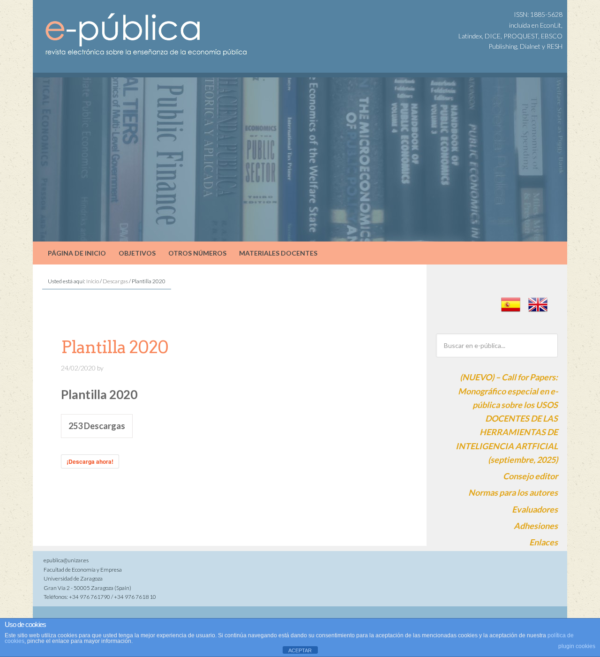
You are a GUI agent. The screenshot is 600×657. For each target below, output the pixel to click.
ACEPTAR (300, 650)
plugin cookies (576, 646)
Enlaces (543, 542)
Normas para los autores (513, 492)
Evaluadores (535, 509)
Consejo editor (530, 476)
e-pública (113, 23)
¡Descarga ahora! (90, 461)
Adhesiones (536, 526)
